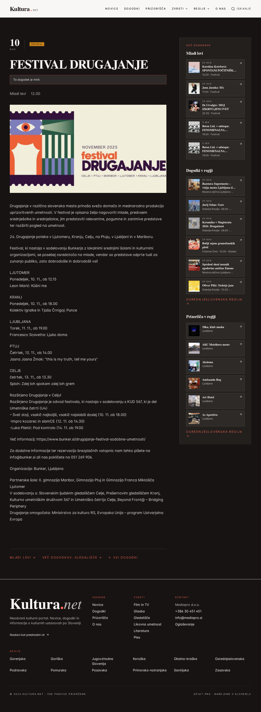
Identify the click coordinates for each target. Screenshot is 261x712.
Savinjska (181, 670)
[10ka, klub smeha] (215, 330)
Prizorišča (156, 8)
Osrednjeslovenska (229, 659)
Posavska (99, 670)
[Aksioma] (215, 366)
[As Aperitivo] (215, 418)
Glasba (139, 611)
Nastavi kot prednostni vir (27, 634)
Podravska (18, 670)
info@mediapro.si (188, 618)
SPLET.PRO (202, 694)
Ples (137, 637)
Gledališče (142, 618)
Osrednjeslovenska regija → (214, 301)
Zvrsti (178, 8)
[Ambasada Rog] (215, 383)
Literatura (141, 631)
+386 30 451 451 (188, 611)
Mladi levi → (23, 557)
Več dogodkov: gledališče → (72, 557)
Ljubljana (207, 330)
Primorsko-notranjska (150, 670)
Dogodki (132, 8)
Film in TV (141, 605)
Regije (200, 8)
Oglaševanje (184, 624)
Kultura (46, 603)
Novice (111, 8)
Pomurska (58, 670)
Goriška (57, 659)
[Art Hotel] (215, 401)
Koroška (139, 659)
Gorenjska (17, 659)
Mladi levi (18, 93)
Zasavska (222, 670)
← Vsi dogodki (123, 557)
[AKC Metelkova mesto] (215, 348)
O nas (221, 8)
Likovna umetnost (147, 624)
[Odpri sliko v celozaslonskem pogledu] (88, 149)
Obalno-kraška (185, 659)
